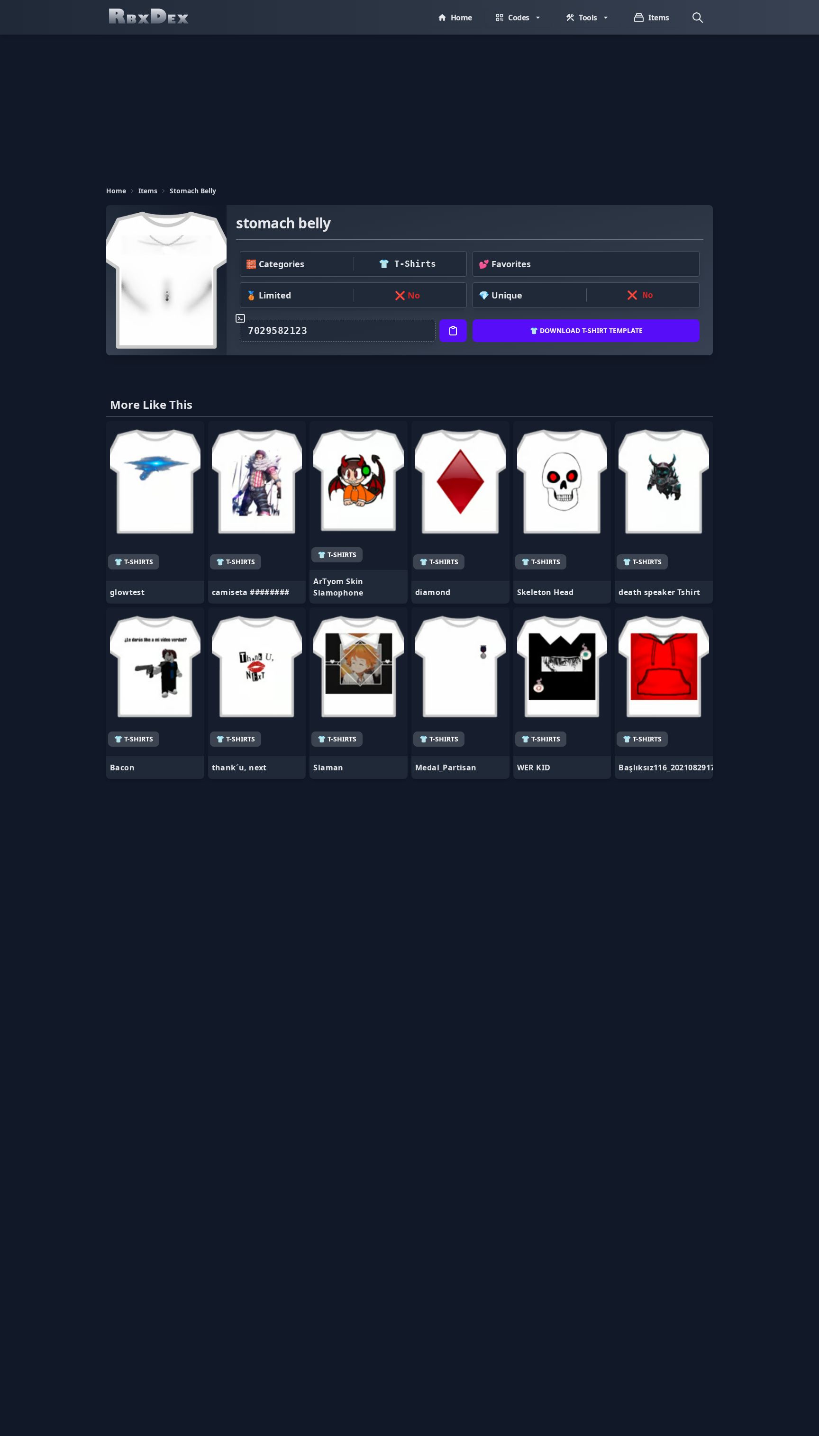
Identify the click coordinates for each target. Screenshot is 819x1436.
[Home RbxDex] (158, 17)
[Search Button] (697, 17)
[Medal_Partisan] (460, 693)
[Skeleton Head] (562, 512)
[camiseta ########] (257, 512)
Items (147, 190)
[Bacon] (155, 693)
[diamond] (460, 512)
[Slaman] (358, 693)
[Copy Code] (453, 330)
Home (116, 190)
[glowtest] (155, 512)
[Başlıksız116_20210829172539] (664, 693)
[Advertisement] (409, 105)
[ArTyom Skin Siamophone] (358, 512)
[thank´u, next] (257, 693)
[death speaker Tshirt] (664, 512)
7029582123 (277, 330)
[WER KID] (562, 693)
